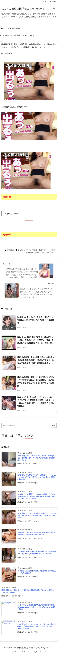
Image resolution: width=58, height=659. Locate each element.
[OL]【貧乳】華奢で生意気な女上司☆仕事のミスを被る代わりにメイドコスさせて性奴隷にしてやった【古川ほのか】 (36, 553)
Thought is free (41, 652)
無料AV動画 (16, 28)
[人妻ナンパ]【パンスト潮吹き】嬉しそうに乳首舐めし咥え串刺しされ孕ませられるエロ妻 (35, 320)
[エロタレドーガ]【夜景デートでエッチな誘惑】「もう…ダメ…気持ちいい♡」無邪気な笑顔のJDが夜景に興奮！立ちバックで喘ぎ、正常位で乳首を (36, 496)
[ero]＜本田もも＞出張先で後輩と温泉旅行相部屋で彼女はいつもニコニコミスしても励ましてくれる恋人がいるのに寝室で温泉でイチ (36, 607)
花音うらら (50, 252)
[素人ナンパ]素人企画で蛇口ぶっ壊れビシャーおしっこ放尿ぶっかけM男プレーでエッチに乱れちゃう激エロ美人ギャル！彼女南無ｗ (35, 340)
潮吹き (53, 250)
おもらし (21, 250)
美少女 (37, 252)
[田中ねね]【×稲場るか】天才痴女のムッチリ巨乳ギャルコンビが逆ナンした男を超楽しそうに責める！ (36, 534)
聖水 (43, 252)
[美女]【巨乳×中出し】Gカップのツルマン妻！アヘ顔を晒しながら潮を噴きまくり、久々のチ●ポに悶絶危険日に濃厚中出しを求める (36, 458)
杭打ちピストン (44, 250)
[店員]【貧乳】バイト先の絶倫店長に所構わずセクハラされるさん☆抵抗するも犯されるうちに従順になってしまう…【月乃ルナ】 (37, 515)
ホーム (5, 28)
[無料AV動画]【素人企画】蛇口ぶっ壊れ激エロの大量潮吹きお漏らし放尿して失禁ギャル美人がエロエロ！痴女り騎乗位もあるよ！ (35, 360)
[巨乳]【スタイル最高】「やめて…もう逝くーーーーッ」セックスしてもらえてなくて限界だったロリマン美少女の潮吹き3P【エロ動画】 (36, 477)
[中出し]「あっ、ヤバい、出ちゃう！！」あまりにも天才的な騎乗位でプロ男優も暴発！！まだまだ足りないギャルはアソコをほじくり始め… (37, 626)
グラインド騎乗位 (31, 250)
